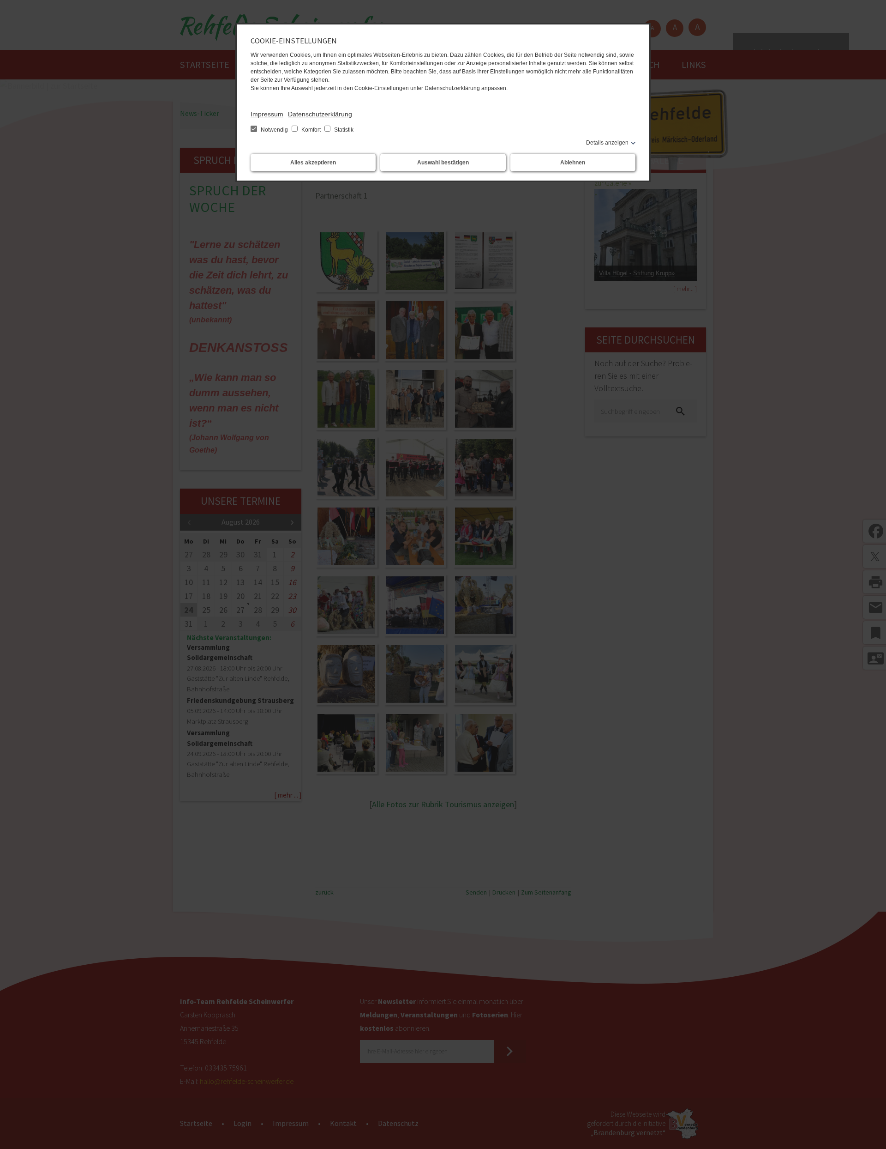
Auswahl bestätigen (443, 162)
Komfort (311, 130)
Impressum (267, 114)
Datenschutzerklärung (320, 114)
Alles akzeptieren (313, 162)
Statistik (343, 130)
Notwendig (274, 130)
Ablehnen (572, 162)
